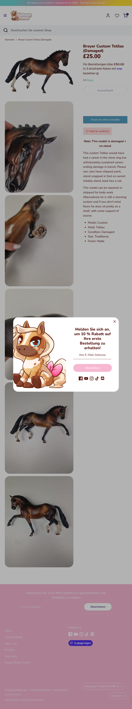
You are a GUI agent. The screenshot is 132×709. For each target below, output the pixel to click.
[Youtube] (86, 378)
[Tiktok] (97, 378)
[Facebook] (81, 378)
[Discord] (102, 378)
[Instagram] (92, 378)
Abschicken (92, 368)
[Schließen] (114, 321)
